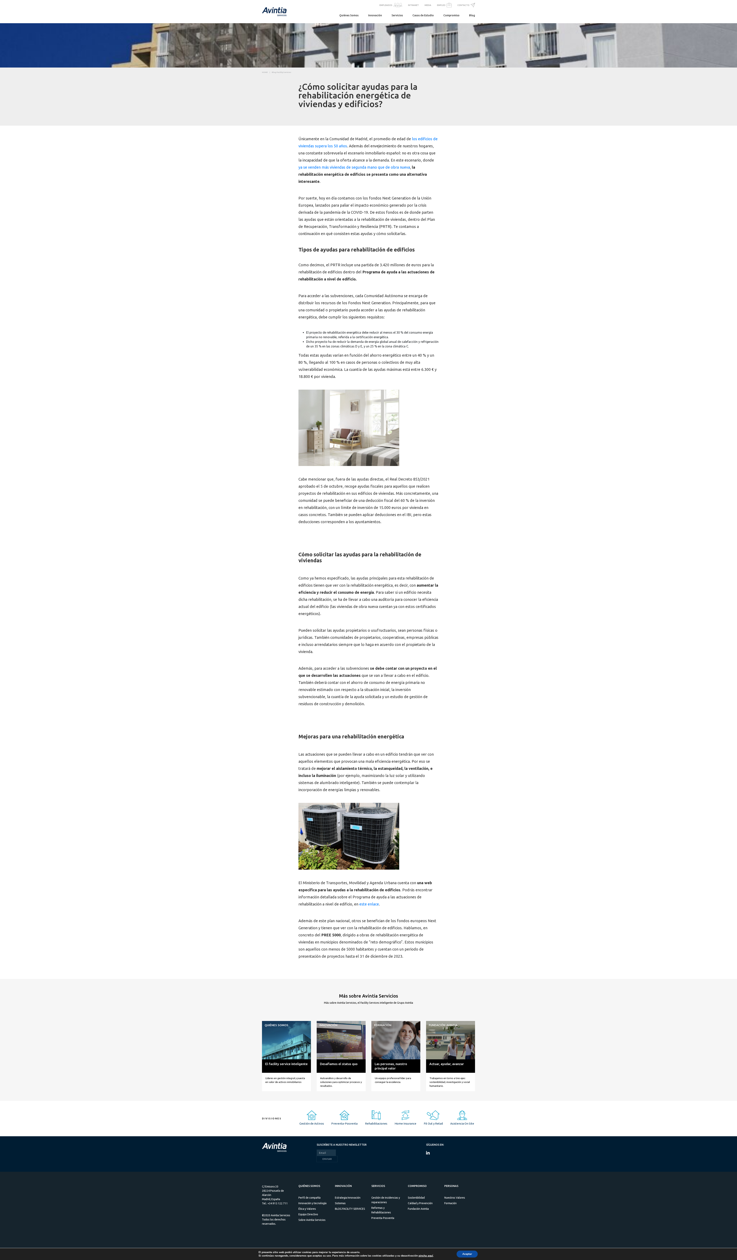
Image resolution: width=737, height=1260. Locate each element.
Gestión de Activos (311, 1123)
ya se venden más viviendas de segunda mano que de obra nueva (354, 167)
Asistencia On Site (462, 1123)
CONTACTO (463, 5)
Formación (450, 1203)
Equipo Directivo (308, 1214)
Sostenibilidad (416, 1197)
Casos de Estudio (423, 15)
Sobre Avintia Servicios (312, 1219)
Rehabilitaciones (376, 1123)
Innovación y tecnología (312, 1203)
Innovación (375, 15)
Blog (472, 15)
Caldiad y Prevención (420, 1203)
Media (428, 5)
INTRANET (413, 5)
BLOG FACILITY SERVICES (350, 1208)
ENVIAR (327, 1159)
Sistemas (340, 1203)
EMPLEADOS (385, 5)
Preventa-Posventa (344, 1123)
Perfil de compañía (309, 1197)
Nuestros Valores (454, 1197)
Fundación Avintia (418, 1208)
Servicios (397, 15)
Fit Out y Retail (433, 1123)
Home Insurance (405, 1123)
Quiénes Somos (349, 15)
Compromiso (451, 15)
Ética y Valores (307, 1208)
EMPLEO (441, 5)
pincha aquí (426, 1256)
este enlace (369, 904)
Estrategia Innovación (347, 1197)
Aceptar (467, 1254)
